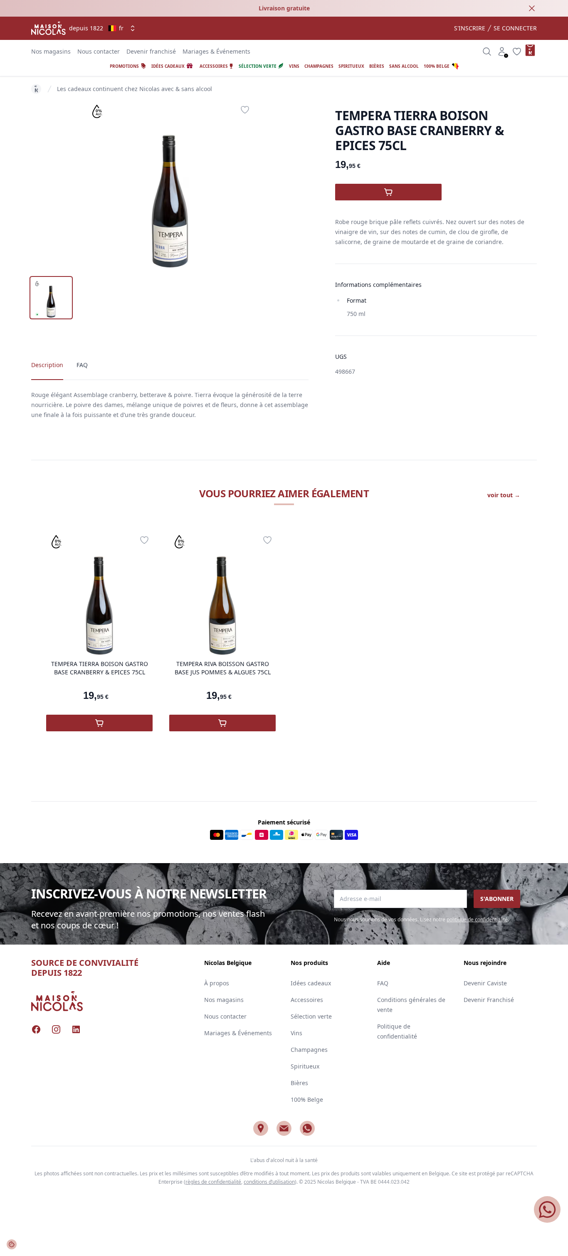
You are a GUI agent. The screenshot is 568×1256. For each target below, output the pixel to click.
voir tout (503, 495)
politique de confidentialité (477, 919)
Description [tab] (47, 365)
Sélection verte (311, 1016)
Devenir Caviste (485, 983)
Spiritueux (305, 1066)
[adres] (260, 1128)
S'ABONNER (497, 899)
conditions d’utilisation (269, 1181)
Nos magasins (51, 51)
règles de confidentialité (213, 1181)
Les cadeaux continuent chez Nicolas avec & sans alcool (134, 89)
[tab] (51, 298)
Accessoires (307, 1000)
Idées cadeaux (311, 983)
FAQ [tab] (82, 365)
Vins (296, 1033)
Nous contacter (98, 51)
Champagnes (309, 1050)
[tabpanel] (170, 184)
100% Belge (307, 1099)
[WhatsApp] (307, 1128)
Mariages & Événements (216, 51)
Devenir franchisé (151, 51)
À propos (216, 983)
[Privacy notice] (12, 1244)
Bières (299, 1083)
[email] (284, 1128)
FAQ (382, 983)
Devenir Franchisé (489, 1000)
